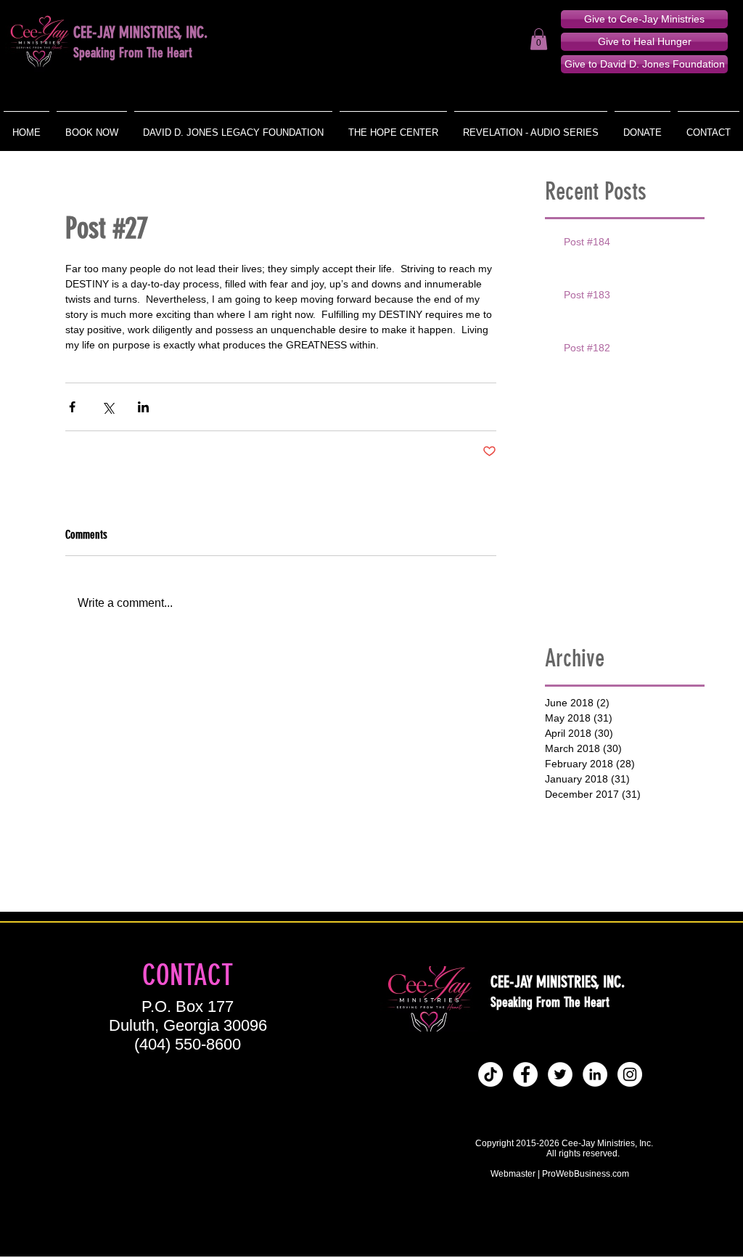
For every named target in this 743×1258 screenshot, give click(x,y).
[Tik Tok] (490, 1074)
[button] (539, 39)
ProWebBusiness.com (585, 1174)
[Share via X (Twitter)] (108, 407)
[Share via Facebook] (72, 407)
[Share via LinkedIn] (143, 407)
